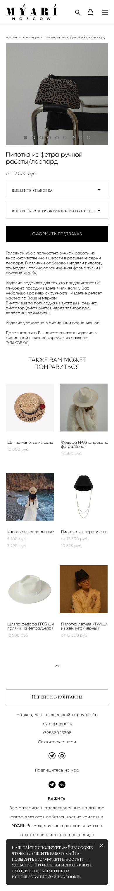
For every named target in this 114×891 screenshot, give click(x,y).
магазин (11, 37)
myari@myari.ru (57, 723)
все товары (31, 37)
